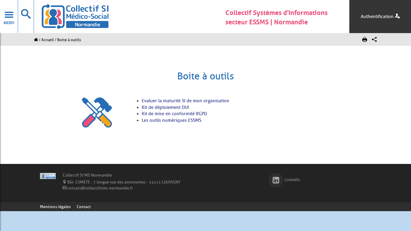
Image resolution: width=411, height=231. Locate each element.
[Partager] (374, 39)
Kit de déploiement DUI (165, 107)
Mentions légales (55, 206)
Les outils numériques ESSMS (171, 120)
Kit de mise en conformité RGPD (174, 113)
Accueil (47, 39)
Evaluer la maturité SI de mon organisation (185, 100)
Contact (84, 206)
